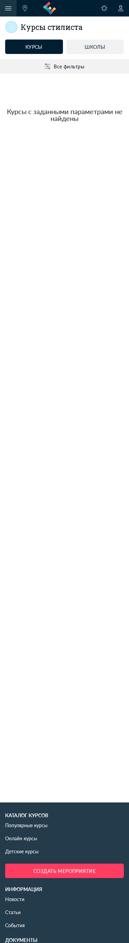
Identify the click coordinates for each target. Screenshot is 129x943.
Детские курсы (22, 851)
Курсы (34, 46)
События (15, 925)
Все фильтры (69, 66)
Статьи (13, 912)
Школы (95, 46)
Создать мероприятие (64, 870)
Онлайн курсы (21, 838)
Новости (14, 899)
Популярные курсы (26, 825)
